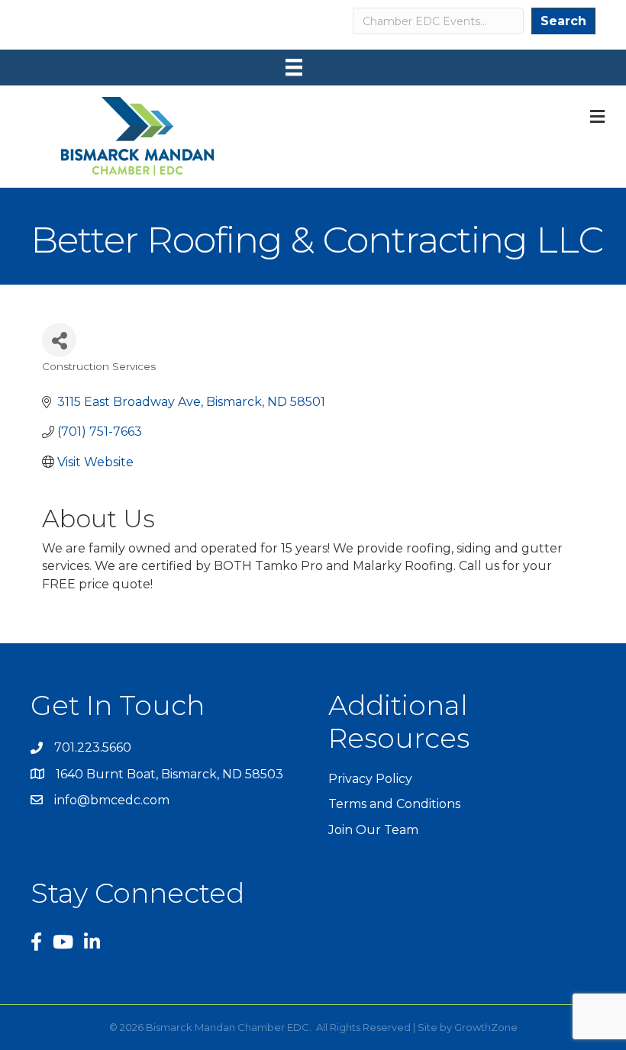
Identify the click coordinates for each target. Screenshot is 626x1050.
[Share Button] (59, 340)
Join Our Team (373, 830)
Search (563, 21)
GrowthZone (486, 1027)
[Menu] (294, 67)
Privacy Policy (370, 778)
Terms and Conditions (394, 804)
